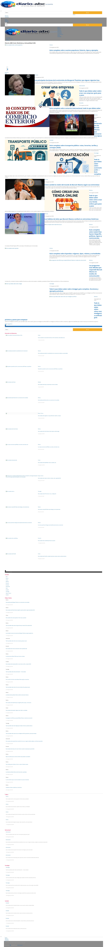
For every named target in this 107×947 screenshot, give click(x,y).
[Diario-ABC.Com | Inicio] (26, 8)
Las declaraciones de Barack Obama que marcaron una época (98, 128)
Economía (59, 32)
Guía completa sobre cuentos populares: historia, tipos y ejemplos (16, 617)
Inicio (74, 14)
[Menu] (0, 936)
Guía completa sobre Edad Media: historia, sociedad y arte (47, 462)
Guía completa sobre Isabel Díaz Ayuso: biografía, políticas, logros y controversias (95, 234)
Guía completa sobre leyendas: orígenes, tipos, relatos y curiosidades (74, 254)
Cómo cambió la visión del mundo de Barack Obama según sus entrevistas (72, 185)
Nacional (39, 350)
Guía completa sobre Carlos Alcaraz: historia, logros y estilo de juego (48, 431)
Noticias (6, 15)
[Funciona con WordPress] (10, 945)
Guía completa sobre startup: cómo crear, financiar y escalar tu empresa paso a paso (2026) (20, 748)
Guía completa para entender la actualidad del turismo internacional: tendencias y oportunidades (53, 353)
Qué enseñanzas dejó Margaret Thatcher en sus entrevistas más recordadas (17, 602)
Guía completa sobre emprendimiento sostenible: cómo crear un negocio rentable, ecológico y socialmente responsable (24, 741)
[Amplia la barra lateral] (5, 325)
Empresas (59, 33)
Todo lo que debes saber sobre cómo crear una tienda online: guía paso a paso (95, 201)
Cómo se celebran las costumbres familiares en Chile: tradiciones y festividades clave (51, 337)
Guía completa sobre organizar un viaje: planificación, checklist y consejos (49, 415)
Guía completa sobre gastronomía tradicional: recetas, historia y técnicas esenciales (20, 814)
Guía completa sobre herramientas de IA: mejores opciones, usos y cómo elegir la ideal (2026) (22, 885)
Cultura (59, 29)
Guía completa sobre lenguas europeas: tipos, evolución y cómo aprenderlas (19, 822)
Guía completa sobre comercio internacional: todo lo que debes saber (75, 108)
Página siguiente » (9, 324)
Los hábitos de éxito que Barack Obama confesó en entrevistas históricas (72, 219)
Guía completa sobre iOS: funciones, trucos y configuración (47, 493)
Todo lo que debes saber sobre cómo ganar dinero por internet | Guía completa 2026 (19, 625)
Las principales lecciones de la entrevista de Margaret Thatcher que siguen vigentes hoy (67, 80)
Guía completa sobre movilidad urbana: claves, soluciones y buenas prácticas (19, 913)
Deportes (59, 30)
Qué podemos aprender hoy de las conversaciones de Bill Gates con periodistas (50, 368)
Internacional (60, 34)
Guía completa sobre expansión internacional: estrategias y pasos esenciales (19, 849)
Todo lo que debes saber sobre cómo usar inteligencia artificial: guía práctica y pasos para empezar (21, 733)
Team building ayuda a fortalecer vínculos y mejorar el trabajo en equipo (17, 764)
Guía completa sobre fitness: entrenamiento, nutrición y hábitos (48, 384)
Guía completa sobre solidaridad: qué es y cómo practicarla (16, 928)
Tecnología (8, 37)
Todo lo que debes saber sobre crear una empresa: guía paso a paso (90, 93)
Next (6, 73)
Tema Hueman (20, 945)
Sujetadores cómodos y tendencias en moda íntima (14, 787)
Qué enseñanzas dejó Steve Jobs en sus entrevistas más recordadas (48, 400)
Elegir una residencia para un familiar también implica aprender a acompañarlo (18, 756)
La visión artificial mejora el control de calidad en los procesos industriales (17, 779)
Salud (58, 35)
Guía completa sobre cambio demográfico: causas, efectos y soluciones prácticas (20, 920)
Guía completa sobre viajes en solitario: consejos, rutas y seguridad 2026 (49, 478)
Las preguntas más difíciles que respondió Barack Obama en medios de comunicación (95, 270)
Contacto (7, 17)
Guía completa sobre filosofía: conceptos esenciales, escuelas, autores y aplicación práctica (52, 556)
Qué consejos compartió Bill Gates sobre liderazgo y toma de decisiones (49, 509)
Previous (7, 72)
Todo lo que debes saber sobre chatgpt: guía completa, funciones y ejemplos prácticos (19, 725)
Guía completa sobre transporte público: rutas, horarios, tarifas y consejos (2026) (20, 905)
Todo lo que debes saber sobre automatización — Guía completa (98, 166)
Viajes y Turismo (9, 39)
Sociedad (59, 36)
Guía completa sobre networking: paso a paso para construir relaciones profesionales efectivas (22, 857)
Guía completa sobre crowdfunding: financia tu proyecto (46, 540)
